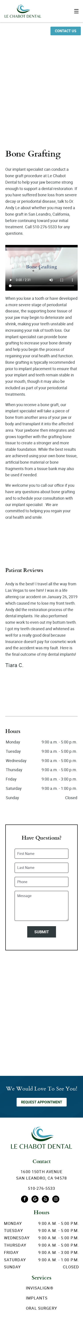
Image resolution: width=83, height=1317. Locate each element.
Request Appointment (41, 1102)
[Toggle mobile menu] (76, 11)
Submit (41, 931)
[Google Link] (35, 1199)
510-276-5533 (41, 1188)
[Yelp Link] (45, 1199)
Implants (37, 1298)
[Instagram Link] (55, 1199)
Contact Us (65, 30)
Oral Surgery (41, 1308)
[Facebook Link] (24, 1199)
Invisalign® (39, 1288)
